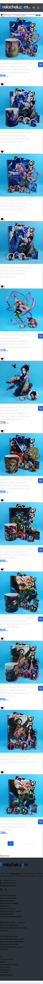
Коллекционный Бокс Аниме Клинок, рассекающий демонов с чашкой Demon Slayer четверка (16, 552)
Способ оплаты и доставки (9, 964)
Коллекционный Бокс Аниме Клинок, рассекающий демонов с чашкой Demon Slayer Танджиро (16, 622)
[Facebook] (5, 890)
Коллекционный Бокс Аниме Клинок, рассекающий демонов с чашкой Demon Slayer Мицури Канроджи (16, 67)
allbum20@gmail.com (9, 885)
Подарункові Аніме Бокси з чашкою (12, 939)
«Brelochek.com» (15, 873)
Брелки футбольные (6, 914)
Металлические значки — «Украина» (12, 922)
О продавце (4, 972)
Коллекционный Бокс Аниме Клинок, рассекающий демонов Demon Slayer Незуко (17, 759)
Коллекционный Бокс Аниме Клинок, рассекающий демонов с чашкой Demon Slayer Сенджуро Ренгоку (16, 483)
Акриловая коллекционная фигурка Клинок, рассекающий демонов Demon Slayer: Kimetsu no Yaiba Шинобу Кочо (16, 413)
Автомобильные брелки (8, 895)
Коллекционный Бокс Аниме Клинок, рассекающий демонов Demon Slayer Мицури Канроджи (16, 204)
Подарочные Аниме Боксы (9, 936)
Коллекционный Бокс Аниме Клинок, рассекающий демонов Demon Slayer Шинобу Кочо (16, 271)
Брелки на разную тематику (9, 903)
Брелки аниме (4, 906)
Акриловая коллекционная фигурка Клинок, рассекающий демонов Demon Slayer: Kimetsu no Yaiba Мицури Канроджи (16, 340)
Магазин (3, 962)
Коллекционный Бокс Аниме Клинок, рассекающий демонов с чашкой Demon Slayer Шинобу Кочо (16, 136)
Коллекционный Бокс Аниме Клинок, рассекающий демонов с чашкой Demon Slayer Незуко (16, 691)
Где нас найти (4, 967)
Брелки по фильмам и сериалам (10, 911)
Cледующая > (28, 843)
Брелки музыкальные (7, 900)
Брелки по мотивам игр (8, 908)
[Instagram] (1, 890)
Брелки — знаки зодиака (8, 898)
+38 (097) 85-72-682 (9, 883)
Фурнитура (3, 949)
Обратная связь (5, 969)
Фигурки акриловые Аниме (9, 944)
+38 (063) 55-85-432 (9, 880)
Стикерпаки (4, 930)
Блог (1, 956)
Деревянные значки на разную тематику (13, 927)
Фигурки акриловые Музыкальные (11, 947)
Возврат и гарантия (6, 975)
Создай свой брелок (6, 959)
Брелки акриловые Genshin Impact (11, 916)
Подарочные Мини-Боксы (8, 925)
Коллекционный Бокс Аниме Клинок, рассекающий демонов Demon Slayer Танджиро (16, 824)
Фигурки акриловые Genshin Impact (12, 941)
